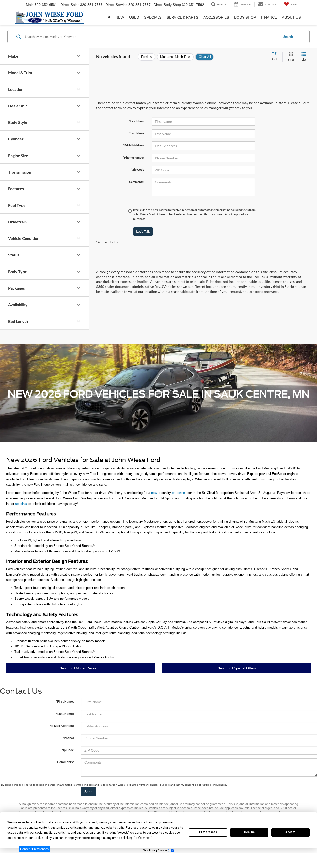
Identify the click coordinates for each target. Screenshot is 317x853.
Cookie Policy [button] (42, 838)
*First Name (136, 121)
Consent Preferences (34, 849)
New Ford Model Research (80, 668)
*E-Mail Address (133, 145)
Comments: (136, 182)
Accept (290, 832)
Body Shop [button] (245, 17)
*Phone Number (133, 157)
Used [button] (134, 17)
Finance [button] (269, 17)
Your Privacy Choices (155, 850)
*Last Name (136, 133)
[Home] (109, 17)
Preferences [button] (142, 838)
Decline (249, 832)
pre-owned (179, 493)
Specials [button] (153, 17)
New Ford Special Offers (236, 668)
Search (288, 37)
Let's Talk (143, 231)
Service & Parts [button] (182, 17)
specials (21, 504)
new (154, 493)
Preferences (208, 832)
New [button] (119, 17)
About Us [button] (291, 17)
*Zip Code (137, 169)
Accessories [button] (216, 17)
